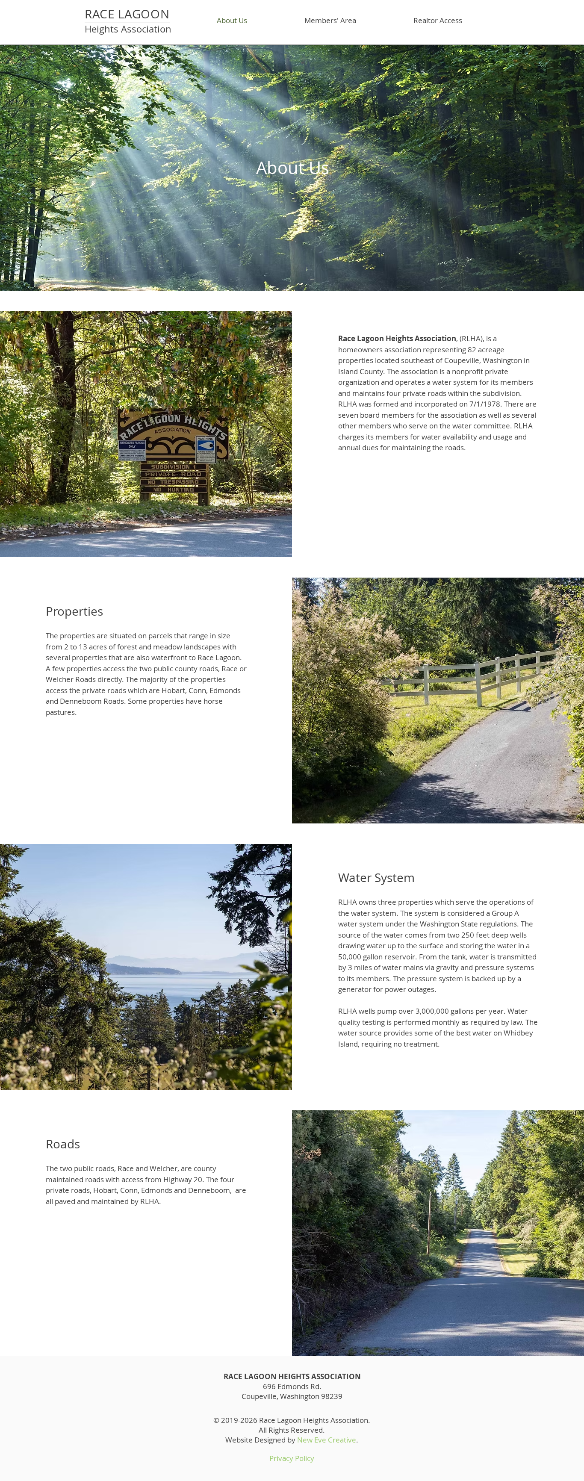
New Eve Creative (326, 1440)
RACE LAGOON (127, 14)
